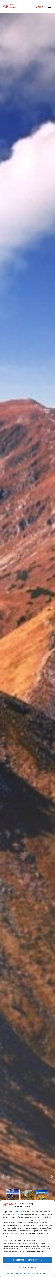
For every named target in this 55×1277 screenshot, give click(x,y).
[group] (13, 1196)
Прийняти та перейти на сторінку (27, 1260)
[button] (52, 1177)
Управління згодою (27, 1267)
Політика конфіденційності (16, 1273)
